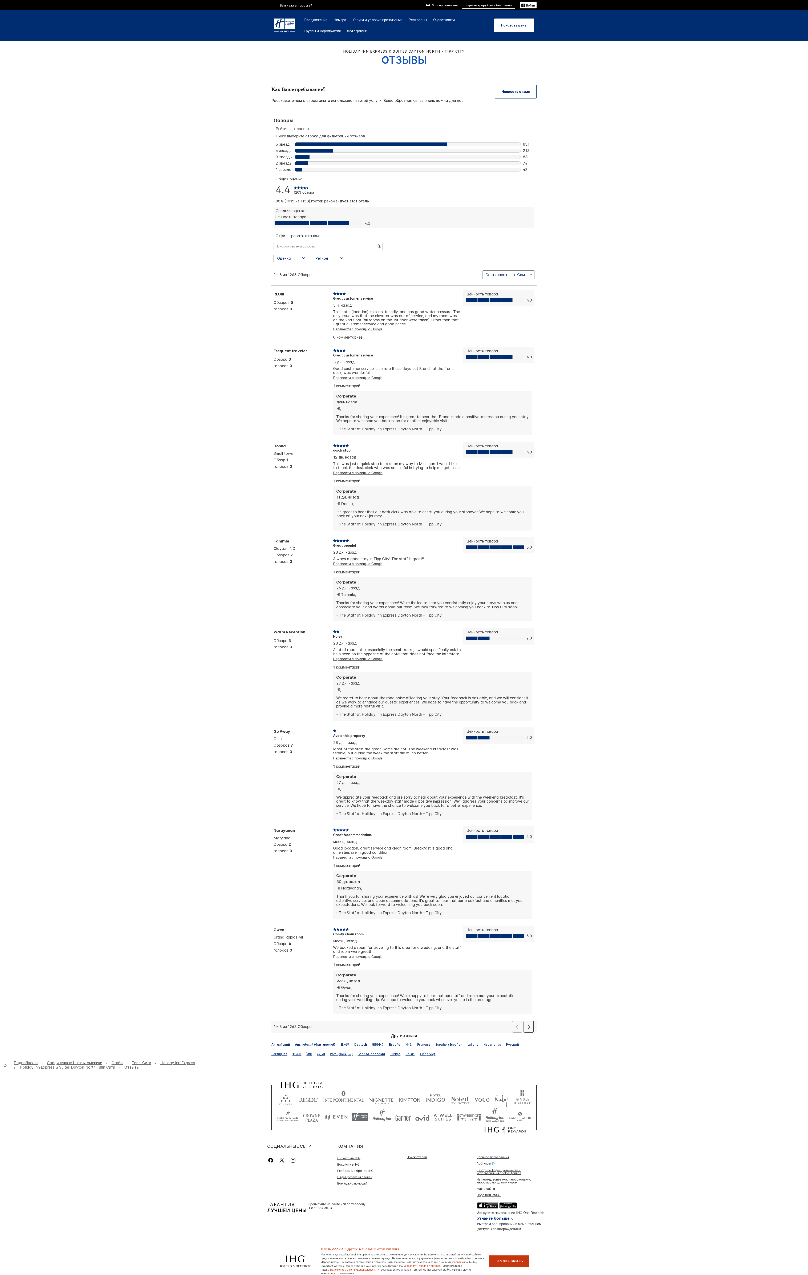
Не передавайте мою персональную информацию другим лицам (504, 1181)
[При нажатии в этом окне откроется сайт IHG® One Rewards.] (505, 1130)
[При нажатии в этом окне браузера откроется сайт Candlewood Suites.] (520, 1117)
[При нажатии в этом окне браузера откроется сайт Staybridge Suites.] (469, 1117)
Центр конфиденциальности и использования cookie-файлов (499, 1171)
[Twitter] (282, 1160)
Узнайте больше (493, 1218)
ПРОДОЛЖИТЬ (509, 1261)
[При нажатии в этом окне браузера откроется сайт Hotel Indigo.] (435, 1099)
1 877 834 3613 (320, 1208)
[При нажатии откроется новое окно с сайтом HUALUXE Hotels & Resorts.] (522, 1099)
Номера (340, 20)
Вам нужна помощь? (296, 5)
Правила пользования (493, 1157)
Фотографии (357, 31)
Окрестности (444, 20)
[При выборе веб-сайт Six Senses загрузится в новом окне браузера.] (286, 1099)
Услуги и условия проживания (377, 20)
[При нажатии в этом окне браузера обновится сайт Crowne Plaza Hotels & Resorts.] (311, 1117)
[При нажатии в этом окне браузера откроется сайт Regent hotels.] (308, 1099)
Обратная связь (489, 1195)
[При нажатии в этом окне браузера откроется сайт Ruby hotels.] (501, 1099)
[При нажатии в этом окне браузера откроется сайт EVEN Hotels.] (336, 1117)
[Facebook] (271, 1160)
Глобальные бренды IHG (355, 1171)
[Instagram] (293, 1160)
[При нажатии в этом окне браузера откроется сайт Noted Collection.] (460, 1099)
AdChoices (484, 1163)
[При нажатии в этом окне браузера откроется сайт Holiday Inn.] (381, 1117)
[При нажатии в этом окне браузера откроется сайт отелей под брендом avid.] (422, 1117)
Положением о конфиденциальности (353, 1269)
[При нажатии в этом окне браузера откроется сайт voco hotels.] (482, 1099)
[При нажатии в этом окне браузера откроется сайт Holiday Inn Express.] (360, 1117)
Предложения (315, 20)
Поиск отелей (417, 1157)
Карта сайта (486, 1188)
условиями (458, 1262)
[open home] (6, 1065)
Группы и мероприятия (322, 31)
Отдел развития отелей (354, 1177)
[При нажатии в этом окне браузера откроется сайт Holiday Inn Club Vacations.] (495, 1117)
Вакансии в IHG (348, 1164)
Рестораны (418, 20)
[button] (528, 5)
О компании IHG (348, 1158)
